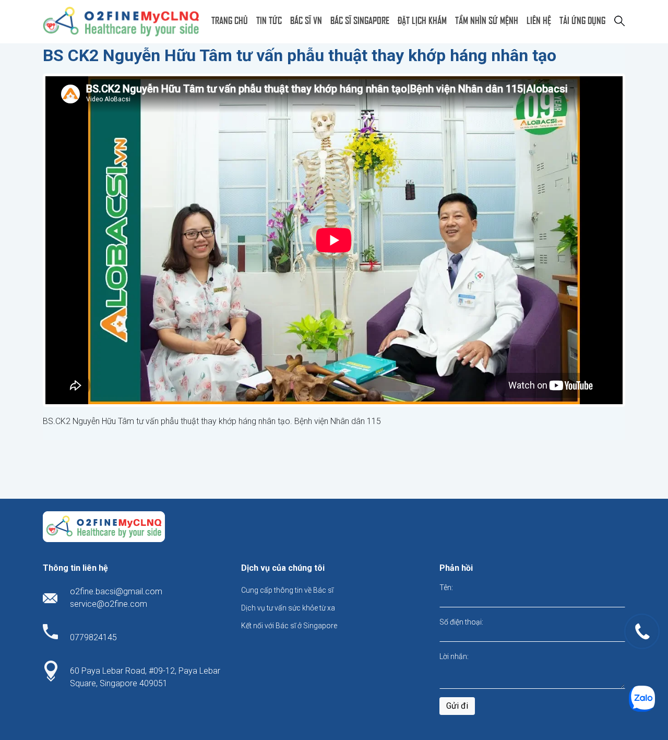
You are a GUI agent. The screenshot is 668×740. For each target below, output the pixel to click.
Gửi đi (457, 706)
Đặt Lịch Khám (422, 19)
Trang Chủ (229, 19)
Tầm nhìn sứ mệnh (486, 19)
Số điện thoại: (461, 622)
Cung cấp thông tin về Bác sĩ (287, 590)
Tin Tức (269, 19)
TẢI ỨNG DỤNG (582, 19)
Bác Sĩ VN (306, 19)
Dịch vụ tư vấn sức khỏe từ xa (288, 608)
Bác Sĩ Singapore (359, 19)
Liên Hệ (539, 19)
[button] (619, 20)
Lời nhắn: (454, 656)
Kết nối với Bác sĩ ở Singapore (289, 625)
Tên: (446, 587)
